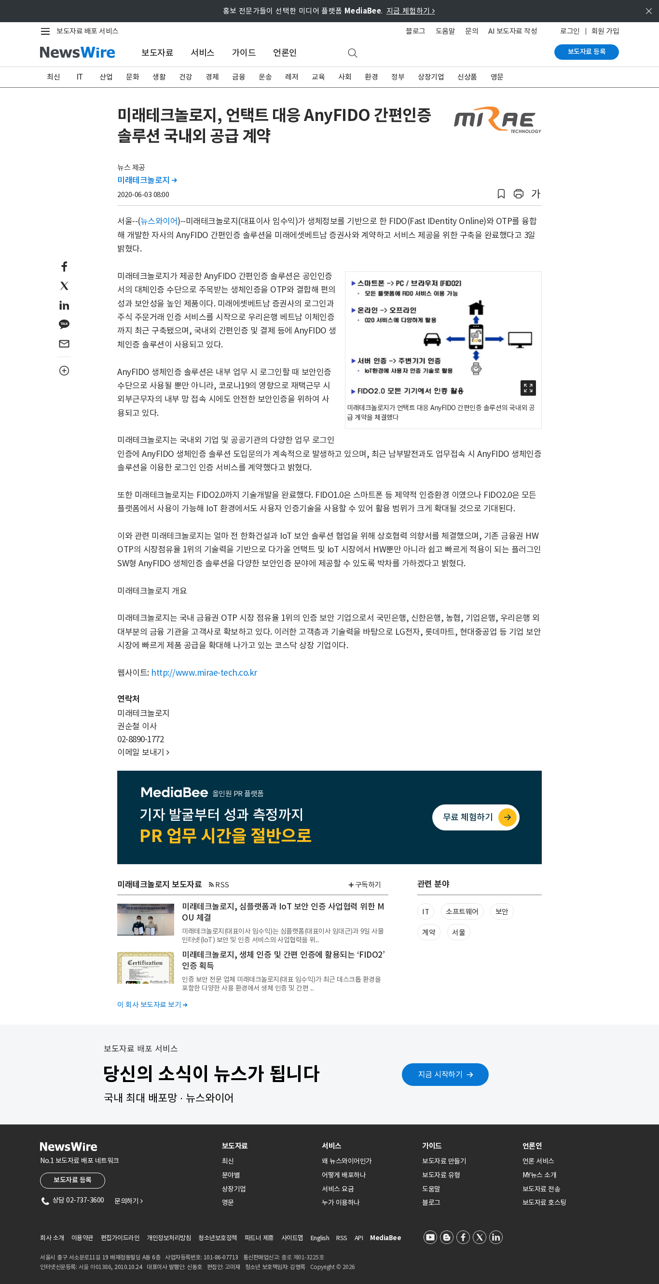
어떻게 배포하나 (344, 1175)
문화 (132, 76)
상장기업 (431, 76)
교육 (318, 76)
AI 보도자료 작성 (512, 31)
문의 (471, 31)
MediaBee (385, 1238)
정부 (397, 76)
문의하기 (128, 1201)
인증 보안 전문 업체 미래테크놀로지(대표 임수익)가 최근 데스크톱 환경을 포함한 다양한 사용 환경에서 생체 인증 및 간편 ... (281, 983)
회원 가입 (605, 31)
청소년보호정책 (217, 1238)
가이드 (244, 52)
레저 (291, 76)
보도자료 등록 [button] (73, 1180)
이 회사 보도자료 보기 (152, 1004)
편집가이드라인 (120, 1238)
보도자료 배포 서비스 (87, 31)
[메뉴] (47, 31)
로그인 (570, 31)
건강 (185, 76)
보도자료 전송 (541, 1189)
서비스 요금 (338, 1189)
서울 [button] (458, 932)
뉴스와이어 (159, 221)
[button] (501, 194)
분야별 (231, 1175)
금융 (238, 76)
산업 (105, 76)
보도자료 (157, 52)
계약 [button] (428, 932)
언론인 (285, 52)
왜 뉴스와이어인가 (347, 1161)
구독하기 (368, 884)
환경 (371, 76)
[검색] (352, 53)
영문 (497, 76)
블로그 (416, 31)
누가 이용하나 (341, 1202)
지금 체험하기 (410, 10)
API (359, 1238)
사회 (344, 76)
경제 (212, 76)
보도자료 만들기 (444, 1161)
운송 (265, 76)
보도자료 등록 (587, 51)
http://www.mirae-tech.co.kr (204, 673)
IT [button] (425, 911)
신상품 (467, 76)
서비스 (203, 52)
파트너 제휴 (259, 1238)
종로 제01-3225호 (302, 1257)
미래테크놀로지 (147, 180)
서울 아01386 (95, 1267)
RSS (222, 884)
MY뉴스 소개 (539, 1175)
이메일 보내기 (143, 752)
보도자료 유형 (441, 1175)
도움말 (445, 31)
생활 (158, 76)
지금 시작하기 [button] (440, 1074)
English (320, 1238)
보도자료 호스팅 (544, 1202)
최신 (53, 76)
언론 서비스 (538, 1161)
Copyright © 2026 (332, 1267)
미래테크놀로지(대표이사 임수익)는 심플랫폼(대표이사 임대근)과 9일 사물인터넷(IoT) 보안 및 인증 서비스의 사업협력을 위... (283, 935)
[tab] (268, 1146)
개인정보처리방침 (169, 1238)
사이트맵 (292, 1238)
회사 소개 (52, 1238)
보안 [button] (501, 911)
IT (80, 76)
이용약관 (82, 1238)
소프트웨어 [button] (462, 911)
